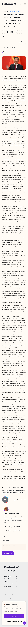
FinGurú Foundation (9, 579)
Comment (6, 553)
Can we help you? (24, 623)
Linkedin (18, 526)
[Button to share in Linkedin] (12, 32)
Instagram (19, 530)
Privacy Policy (7, 586)
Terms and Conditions (9, 589)
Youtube (9, 530)
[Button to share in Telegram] (20, 32)
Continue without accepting (14, 621)
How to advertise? (8, 584)
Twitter (9, 526)
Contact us (6, 581)
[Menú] (25, 4)
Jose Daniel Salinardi (10, 26)
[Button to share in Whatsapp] (7, 32)
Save (22, 41)
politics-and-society (14, 11)
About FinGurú (7, 576)
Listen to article (11, 47)
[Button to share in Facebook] (16, 32)
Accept (14, 616)
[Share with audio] (3, 36)
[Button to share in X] (3, 32)
